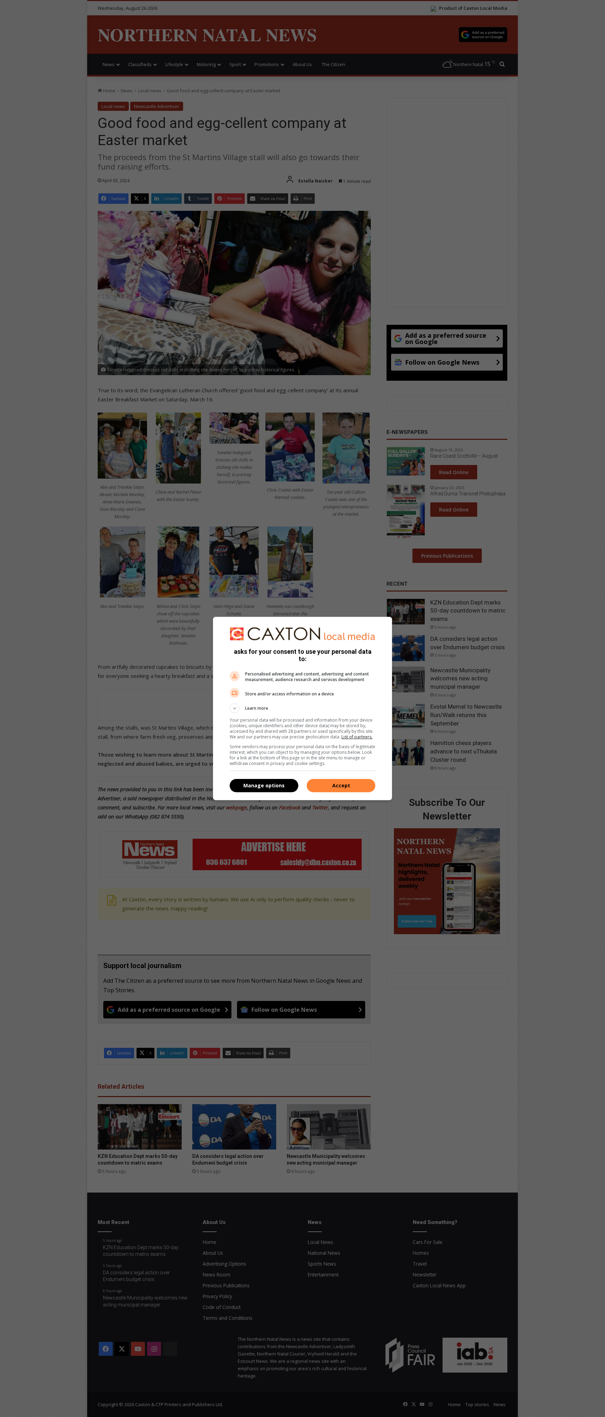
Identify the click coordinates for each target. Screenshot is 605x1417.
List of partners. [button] (357, 737)
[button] (302, 708)
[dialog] (302, 709)
